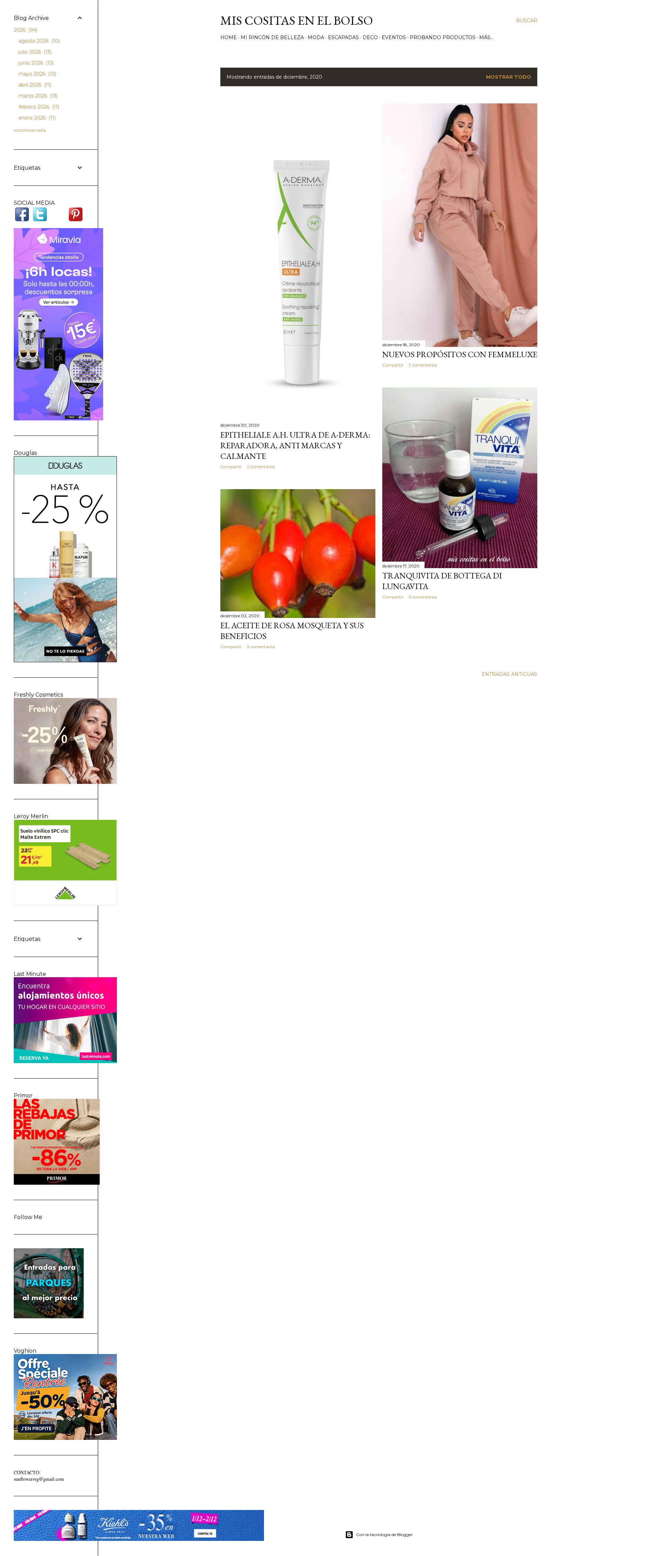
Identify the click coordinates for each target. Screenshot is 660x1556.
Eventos (394, 37)
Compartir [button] (231, 466)
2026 (25, 30)
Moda (316, 37)
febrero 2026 (38, 107)
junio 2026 (35, 63)
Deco (370, 37)
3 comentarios (423, 365)
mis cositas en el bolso (296, 20)
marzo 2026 (37, 96)
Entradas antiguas (509, 674)
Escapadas (343, 37)
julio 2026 (34, 52)
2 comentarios (261, 466)
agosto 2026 (38, 41)
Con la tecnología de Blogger (384, 1534)
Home (228, 37)
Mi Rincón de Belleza (272, 37)
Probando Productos (442, 37)
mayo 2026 (37, 74)
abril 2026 (34, 85)
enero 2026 (36, 118)
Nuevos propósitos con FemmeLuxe (459, 354)
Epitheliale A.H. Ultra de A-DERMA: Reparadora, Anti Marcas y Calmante (295, 445)
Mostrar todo (508, 77)
